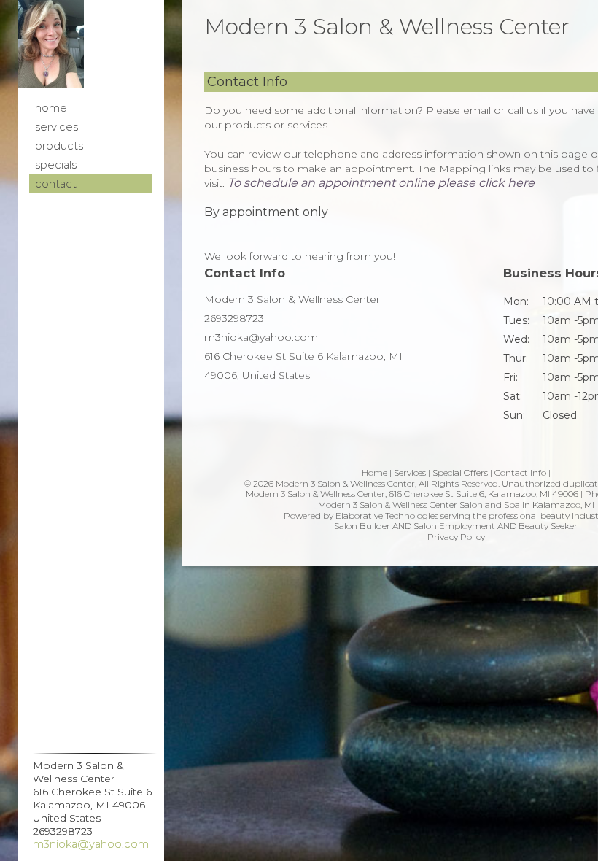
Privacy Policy (456, 536)
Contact (56, 183)
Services (56, 127)
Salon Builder (362, 525)
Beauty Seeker (548, 525)
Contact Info (520, 472)
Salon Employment (454, 525)
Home (51, 108)
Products (59, 145)
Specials (56, 164)
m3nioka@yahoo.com (91, 844)
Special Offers (460, 472)
